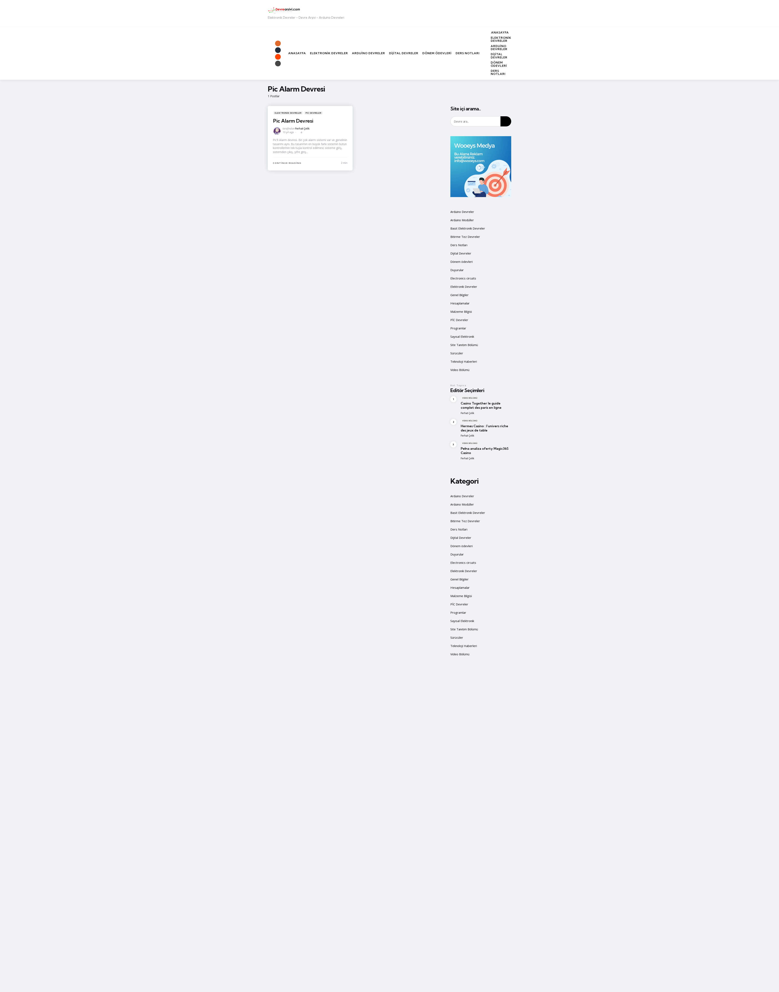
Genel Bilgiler (459, 295)
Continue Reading (287, 163)
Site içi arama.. (465, 109)
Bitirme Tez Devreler (465, 237)
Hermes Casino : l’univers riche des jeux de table (484, 428)
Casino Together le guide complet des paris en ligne (481, 405)
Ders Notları (498, 72)
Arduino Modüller (462, 220)
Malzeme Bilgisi (461, 311)
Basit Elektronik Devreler (467, 228)
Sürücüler (456, 353)
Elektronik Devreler (501, 39)
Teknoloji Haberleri (463, 361)
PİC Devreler (313, 113)
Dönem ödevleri (499, 64)
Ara (505, 121)
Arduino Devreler (499, 47)
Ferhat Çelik (302, 128)
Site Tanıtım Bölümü (464, 345)
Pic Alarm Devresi (293, 121)
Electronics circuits (463, 278)
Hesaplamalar (460, 303)
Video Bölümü (459, 370)
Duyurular (457, 270)
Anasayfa (500, 32)
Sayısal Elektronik (462, 336)
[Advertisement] (437, 13)
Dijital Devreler (499, 55)
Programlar (458, 328)
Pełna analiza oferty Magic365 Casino (485, 450)
